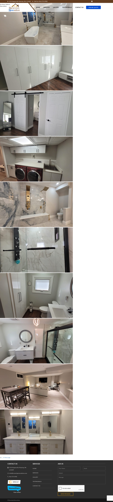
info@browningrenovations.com (18, 473)
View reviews (17, 492)
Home (34, 468)
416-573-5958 (13, 476)
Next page (7, 457)
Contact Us (36, 486)
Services (35, 473)
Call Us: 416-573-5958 (40, 1)
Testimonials (37, 481)
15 (4, 457)
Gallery (35, 477)
